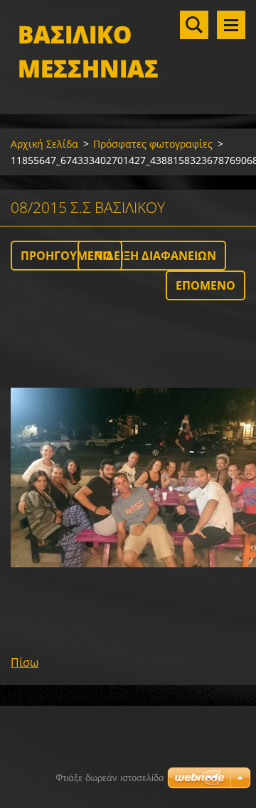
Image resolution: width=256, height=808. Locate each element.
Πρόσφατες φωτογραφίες (153, 144)
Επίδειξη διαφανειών (151, 255)
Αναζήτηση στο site (194, 25)
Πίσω (24, 662)
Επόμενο (205, 285)
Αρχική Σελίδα (44, 144)
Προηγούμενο (66, 255)
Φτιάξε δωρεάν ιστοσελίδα (109, 777)
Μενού (231, 25)
